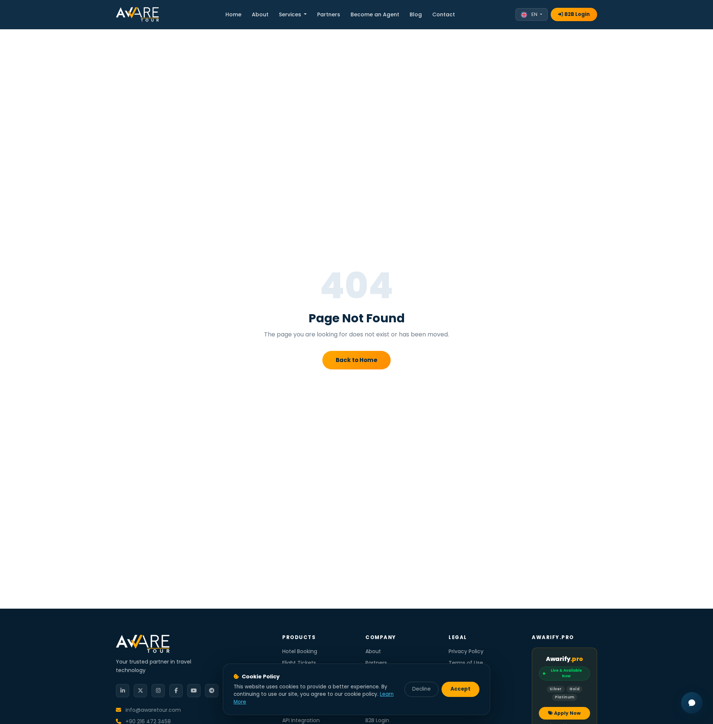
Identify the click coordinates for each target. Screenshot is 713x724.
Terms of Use (466, 663)
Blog (416, 14)
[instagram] (158, 690)
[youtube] (194, 690)
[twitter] (140, 690)
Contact (443, 14)
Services (291, 14)
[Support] (692, 703)
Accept (460, 688)
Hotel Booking (299, 651)
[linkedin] (122, 690)
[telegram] (211, 690)
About (260, 14)
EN (534, 14)
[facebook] (176, 690)
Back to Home (356, 360)
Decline (421, 688)
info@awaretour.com (152, 710)
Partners (328, 14)
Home (233, 14)
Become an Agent (375, 14)
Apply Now (567, 713)
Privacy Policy (466, 651)
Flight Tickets (299, 663)
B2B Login (577, 14)
